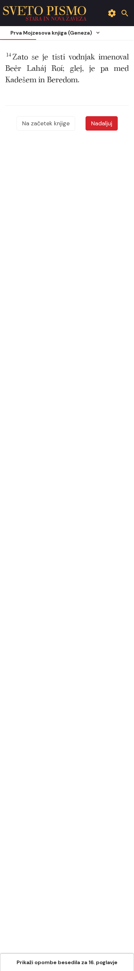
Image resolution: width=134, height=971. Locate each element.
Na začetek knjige (46, 123)
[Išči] (124, 13)
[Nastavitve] (111, 13)
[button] (67, 68)
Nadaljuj (101, 123)
